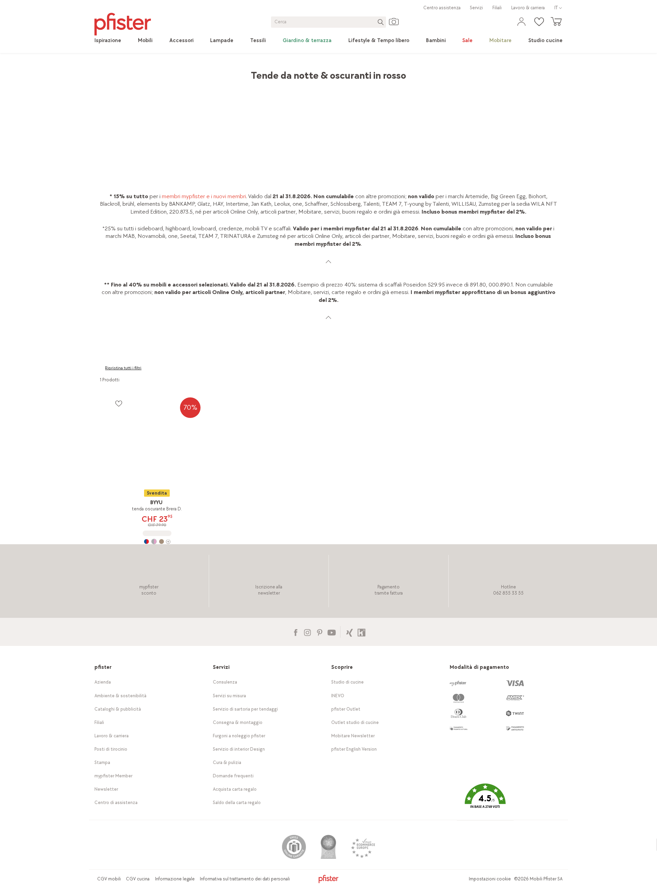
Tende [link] (184, 72)
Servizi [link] (476, 8)
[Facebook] (295, 632)
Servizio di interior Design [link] (239, 749)
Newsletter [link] (106, 789)
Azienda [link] (102, 682)
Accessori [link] (158, 72)
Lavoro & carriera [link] (528, 8)
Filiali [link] (497, 8)
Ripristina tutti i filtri (123, 368)
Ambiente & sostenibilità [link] (120, 696)
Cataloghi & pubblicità (117, 709)
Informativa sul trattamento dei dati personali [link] (245, 879)
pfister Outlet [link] (345, 709)
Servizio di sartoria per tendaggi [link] (245, 709)
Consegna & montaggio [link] (237, 722)
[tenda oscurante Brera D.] (157, 541)
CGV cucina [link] (138, 879)
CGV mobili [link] (109, 879)
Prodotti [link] (131, 72)
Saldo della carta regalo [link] (237, 802)
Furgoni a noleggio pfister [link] (239, 736)
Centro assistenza (442, 8)
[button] (485, 801)
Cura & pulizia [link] (227, 762)
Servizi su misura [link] (229, 696)
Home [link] (107, 72)
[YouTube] (331, 632)
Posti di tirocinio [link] (110, 749)
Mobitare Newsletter (353, 736)
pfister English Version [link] (354, 749)
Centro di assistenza (116, 802)
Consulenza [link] (225, 682)
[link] (107, 40)
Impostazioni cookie (490, 879)
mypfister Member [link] (113, 776)
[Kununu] (362, 632)
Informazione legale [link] (175, 879)
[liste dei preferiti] (118, 403)
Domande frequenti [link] (233, 776)
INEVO (337, 696)
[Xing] (350, 632)
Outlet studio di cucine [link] (355, 722)
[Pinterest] (319, 632)
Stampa (102, 762)
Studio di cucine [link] (347, 682)
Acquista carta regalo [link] (235, 789)
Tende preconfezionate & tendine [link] (238, 72)
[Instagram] (307, 632)
